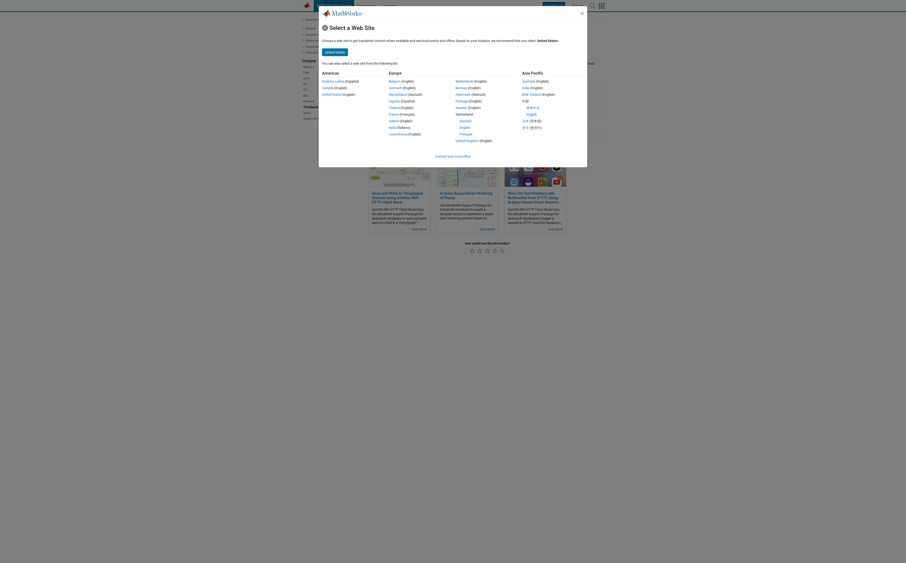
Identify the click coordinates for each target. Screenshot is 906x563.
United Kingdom (467, 141)
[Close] (582, 13)
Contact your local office (453, 156)
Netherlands (465, 81)
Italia (392, 128)
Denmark (395, 88)
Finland (394, 108)
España (394, 101)
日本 (525, 121)
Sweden (461, 108)
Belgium (395, 81)
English (465, 128)
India (525, 88)
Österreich (463, 95)
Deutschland (398, 95)
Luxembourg (398, 134)
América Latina (333, 81)
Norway (461, 88)
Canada (328, 88)
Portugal (462, 101)
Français (466, 134)
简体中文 (533, 108)
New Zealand (531, 95)
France (394, 114)
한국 (525, 128)
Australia (528, 81)
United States (332, 95)
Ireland (394, 121)
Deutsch (466, 121)
